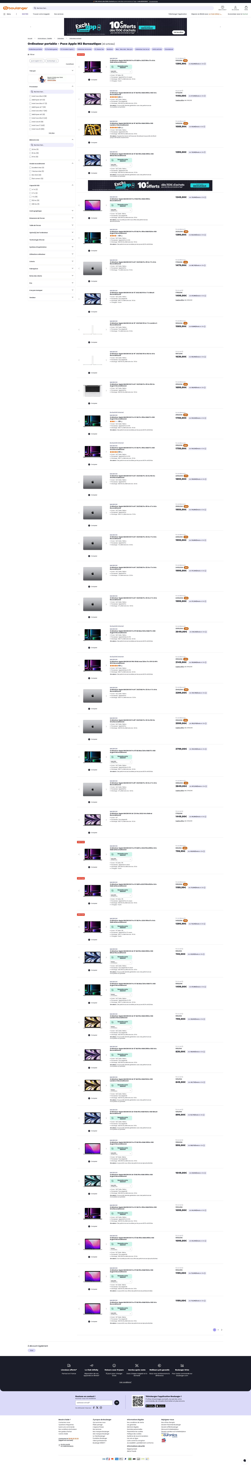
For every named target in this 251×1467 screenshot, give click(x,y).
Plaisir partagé (97, 1425)
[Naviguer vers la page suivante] (221, 1329)
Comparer (94, 79)
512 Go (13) (35, 200)
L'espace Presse (98, 1427)
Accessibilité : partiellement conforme (140, 1443)
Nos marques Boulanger (101, 1432)
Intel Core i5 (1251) (38, 129)
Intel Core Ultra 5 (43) (39, 118)
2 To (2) (35, 193)
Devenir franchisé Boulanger (171, 1425)
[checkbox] (30, 96)
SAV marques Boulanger (101, 1434)
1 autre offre (180, 100)
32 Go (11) (35, 149)
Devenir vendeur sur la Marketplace (173, 1432)
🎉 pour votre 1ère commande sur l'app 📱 (125, 1)
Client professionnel (100, 1441)
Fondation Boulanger (100, 1438)
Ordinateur (60, 38)
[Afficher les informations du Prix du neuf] (182, 91)
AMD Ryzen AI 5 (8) (38, 114)
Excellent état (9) (38, 168)
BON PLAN (81, 54)
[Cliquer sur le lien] (125, 27)
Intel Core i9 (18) (37, 122)
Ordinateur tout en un (142, 49)
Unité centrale (157, 49)
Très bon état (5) (38, 171)
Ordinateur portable (35, 49)
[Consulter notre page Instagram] (101, 1408)
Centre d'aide (63, 1434)
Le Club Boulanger (99, 1436)
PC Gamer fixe (99, 49)
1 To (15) (35, 197)
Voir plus (52, 133)
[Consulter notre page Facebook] (94, 1408)
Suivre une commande (66, 1427)
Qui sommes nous (99, 1422)
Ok (117, 1403)
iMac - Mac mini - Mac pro (124, 49)
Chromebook (169, 49)
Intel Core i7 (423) (38, 125)
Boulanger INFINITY (99, 1443)
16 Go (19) (35, 153)
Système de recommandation (137, 1436)
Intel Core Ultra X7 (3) (39, 103)
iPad (31, 1350)
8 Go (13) (35, 157)
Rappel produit (132, 1449)
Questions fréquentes (66, 1425)
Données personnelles (134, 1429)
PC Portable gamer (51, 49)
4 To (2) (35, 189)
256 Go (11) (35, 204)
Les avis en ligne (132, 1438)
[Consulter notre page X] (97, 1408)
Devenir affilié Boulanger (169, 1427)
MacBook (110, 49)
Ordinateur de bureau (84, 49)
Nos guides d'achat (65, 1432)
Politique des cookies (134, 1434)
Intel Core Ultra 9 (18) (39, 96)
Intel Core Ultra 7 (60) (39, 111)
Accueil (30, 38)
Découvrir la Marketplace (170, 1429)
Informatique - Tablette (45, 38)
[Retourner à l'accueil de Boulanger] (15, 8)
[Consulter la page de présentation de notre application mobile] (150, 1406)
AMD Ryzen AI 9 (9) (38, 100)
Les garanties (131, 1425)
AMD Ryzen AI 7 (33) (39, 107)
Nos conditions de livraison (68, 1429)
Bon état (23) (36, 175)
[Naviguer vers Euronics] (176, 1435)
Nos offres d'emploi (168, 1422)
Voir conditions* (125, 1382)
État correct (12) (37, 179)
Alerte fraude (131, 1451)
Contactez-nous (64, 1422)
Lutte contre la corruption (136, 1441)
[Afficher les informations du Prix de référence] (184, 58)
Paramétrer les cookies (135, 1432)
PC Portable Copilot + (67, 49)
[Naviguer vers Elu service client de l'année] (176, 1440)
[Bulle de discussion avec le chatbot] (245, 1460)
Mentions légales (133, 1427)
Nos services (97, 1429)
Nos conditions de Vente (135, 1422)
